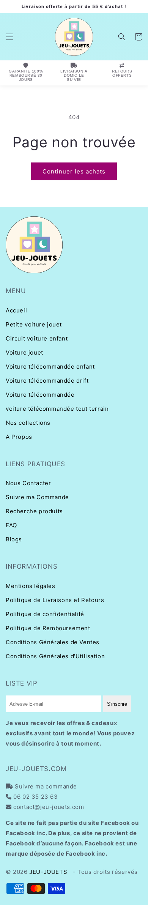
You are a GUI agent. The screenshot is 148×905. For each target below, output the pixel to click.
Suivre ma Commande (37, 497)
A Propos (19, 436)
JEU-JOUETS (48, 871)
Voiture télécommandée (40, 394)
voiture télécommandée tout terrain (57, 408)
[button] (9, 36)
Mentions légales (30, 586)
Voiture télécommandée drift (47, 380)
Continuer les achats (74, 171)
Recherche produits (34, 511)
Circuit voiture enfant (37, 338)
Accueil (16, 310)
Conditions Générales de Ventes (52, 642)
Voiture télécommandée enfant (50, 366)
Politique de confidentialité (45, 614)
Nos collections (28, 422)
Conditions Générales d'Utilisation (55, 656)
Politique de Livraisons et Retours (55, 600)
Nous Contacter (28, 483)
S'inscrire (117, 704)
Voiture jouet (24, 352)
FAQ (11, 525)
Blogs (14, 539)
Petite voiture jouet (34, 324)
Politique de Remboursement (48, 628)
